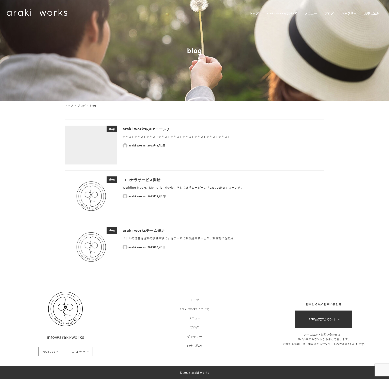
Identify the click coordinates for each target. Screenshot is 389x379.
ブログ (194, 327)
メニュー (195, 318)
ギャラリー (194, 336)
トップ (194, 300)
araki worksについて (194, 309)
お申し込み (194, 346)
